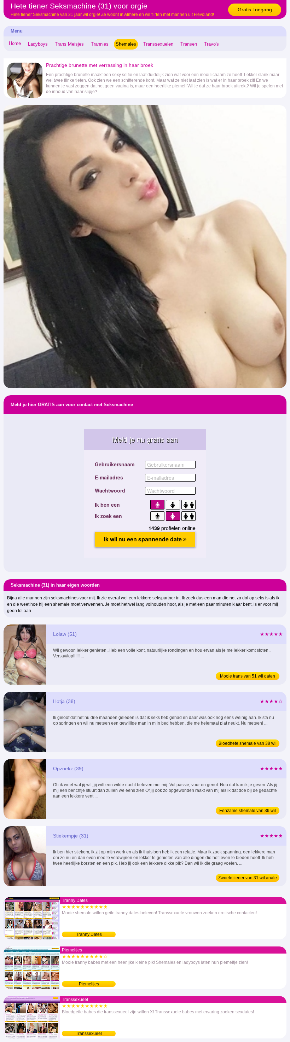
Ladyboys (38, 44)
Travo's (211, 44)
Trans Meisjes (69, 44)
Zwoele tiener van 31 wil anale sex (247, 878)
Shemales (126, 44)
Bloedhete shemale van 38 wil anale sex (248, 744)
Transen (188, 44)
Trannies (100, 44)
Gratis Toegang (255, 9)
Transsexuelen (158, 44)
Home (15, 43)
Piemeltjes (89, 983)
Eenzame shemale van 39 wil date (247, 811)
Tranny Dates (89, 934)
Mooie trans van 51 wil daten (247, 676)
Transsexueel (89, 1033)
